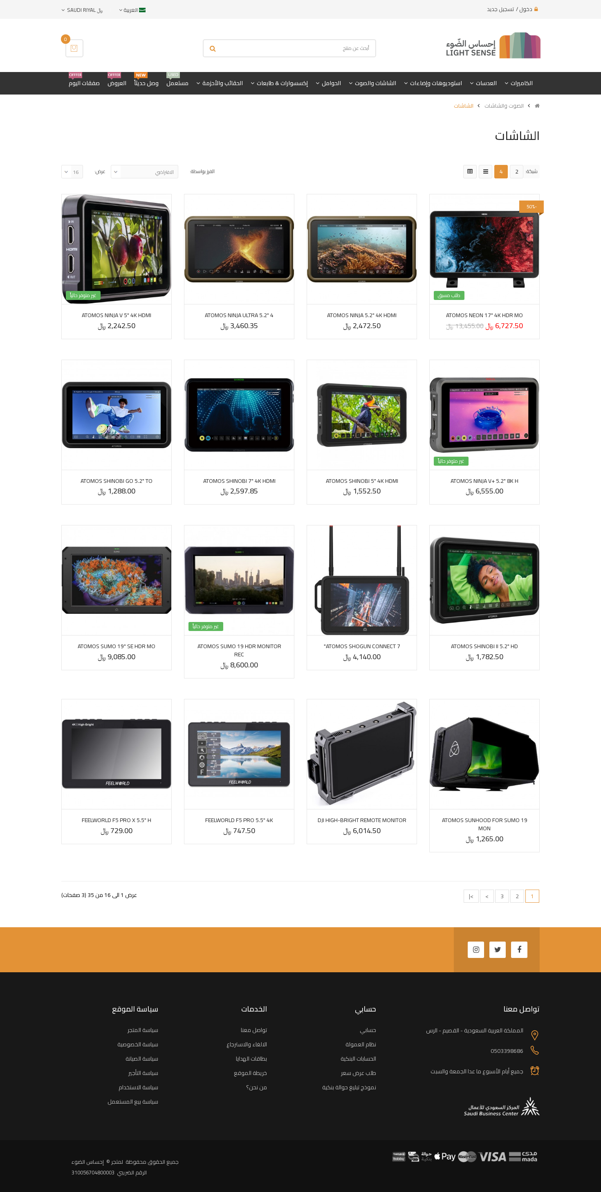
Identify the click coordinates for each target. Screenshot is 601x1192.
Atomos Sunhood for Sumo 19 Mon (484, 824)
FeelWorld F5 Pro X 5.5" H (116, 820)
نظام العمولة (360, 1044)
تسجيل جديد (500, 9)
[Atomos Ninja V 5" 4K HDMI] (116, 249)
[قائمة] (485, 171)
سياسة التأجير (143, 1073)
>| (471, 896)
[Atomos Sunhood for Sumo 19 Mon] (484, 754)
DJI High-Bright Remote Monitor (362, 820)
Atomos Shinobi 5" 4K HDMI (362, 480)
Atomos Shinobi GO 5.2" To (116, 480)
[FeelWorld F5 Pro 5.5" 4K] (239, 754)
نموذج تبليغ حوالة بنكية (349, 1087)
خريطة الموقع (250, 1073)
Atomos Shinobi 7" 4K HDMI (239, 480)
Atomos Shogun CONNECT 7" (362, 646)
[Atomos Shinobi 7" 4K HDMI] (239, 415)
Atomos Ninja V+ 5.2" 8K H (484, 480)
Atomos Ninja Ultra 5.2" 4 (239, 315)
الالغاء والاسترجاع (246, 1044)
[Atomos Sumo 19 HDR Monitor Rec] (239, 580)
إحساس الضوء (88, 1162)
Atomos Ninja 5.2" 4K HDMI (362, 315)
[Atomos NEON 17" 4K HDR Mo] (484, 249)
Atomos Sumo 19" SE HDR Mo (116, 646)
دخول (525, 9)
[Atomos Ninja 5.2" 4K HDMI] (362, 249)
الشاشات (463, 105)
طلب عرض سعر (358, 1073)
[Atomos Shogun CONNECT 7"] (362, 580)
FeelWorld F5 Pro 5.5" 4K (239, 820)
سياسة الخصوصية (137, 1044)
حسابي (368, 1030)
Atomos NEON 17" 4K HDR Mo (484, 315)
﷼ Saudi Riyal (84, 10)
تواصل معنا (254, 1030)
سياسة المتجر (143, 1030)
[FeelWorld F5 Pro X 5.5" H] (116, 754)
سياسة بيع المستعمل (133, 1101)
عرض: (99, 171)
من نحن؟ (256, 1087)
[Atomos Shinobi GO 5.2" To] (116, 415)
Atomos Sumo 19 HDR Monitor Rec (239, 650)
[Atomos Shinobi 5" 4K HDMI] (362, 415)
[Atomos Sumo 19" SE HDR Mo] (116, 580)
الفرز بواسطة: (202, 171)
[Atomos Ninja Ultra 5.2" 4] (239, 249)
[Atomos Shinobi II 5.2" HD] (484, 580)
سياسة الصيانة (142, 1058)
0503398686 (507, 1051)
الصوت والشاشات (504, 105)
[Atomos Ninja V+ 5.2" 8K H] (484, 415)
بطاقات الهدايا (251, 1058)
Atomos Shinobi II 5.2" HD (484, 646)
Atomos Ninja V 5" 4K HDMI (116, 315)
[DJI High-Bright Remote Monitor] (362, 754)
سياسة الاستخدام (138, 1087)
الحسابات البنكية (358, 1058)
